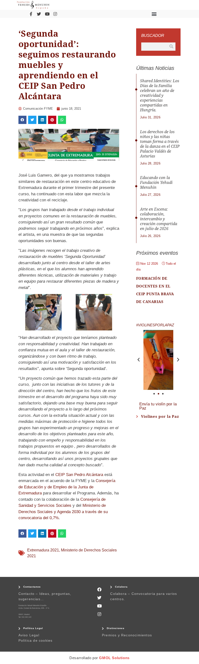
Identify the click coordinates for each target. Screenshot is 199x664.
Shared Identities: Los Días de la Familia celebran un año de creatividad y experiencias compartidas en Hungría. (159, 95)
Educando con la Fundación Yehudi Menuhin (156, 182)
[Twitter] (39, 13)
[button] (154, 14)
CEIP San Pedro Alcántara (79, 474)
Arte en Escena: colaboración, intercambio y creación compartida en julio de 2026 (158, 219)
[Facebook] (99, 589)
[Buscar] (171, 46)
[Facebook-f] (30, 13)
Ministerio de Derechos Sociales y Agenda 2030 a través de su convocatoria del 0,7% (63, 511)
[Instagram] (55, 13)
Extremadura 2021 (43, 550)
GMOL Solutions (114, 658)
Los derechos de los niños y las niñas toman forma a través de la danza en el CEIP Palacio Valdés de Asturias (160, 144)
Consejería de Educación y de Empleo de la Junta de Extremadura (66, 486)
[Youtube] (47, 13)
